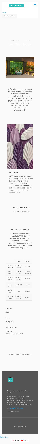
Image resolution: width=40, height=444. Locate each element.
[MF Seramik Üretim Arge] (16, 5)
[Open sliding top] (20, 2)
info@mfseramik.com (16, 408)
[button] (4, 437)
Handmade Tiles (9, 16)
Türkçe (4, 12)
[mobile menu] (35, 5)
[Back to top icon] (20, 422)
